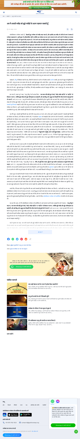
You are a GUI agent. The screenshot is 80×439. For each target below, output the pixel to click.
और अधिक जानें (35, 431)
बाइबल (40, 116)
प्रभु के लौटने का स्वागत (16, 16)
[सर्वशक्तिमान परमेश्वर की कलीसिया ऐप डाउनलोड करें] (4, 414)
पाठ (26, 405)
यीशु (16, 80)
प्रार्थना (52, 80)
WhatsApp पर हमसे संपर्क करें (12, 435)
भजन (21, 405)
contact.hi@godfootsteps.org (30, 422)
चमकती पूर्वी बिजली (11, 104)
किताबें (9, 405)
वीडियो (15, 405)
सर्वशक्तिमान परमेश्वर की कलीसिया (51, 196)
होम (3, 16)
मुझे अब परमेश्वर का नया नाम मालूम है (18, 249)
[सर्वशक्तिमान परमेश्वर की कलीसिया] (40, 12)
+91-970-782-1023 (11, 422)
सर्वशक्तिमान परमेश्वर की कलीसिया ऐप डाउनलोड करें (16, 410)
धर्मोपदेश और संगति (35, 405)
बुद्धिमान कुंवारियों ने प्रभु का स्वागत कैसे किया (20, 245)
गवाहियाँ (7, 16)
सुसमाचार (51, 167)
